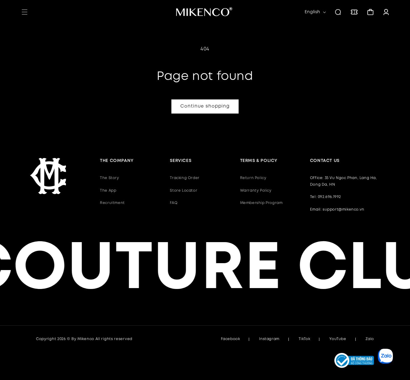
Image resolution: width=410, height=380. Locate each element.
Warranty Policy (256, 190)
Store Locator (183, 190)
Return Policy (253, 178)
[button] (24, 12)
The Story (109, 178)
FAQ (173, 203)
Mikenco (85, 339)
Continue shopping (205, 106)
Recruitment (112, 203)
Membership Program (261, 203)
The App (108, 190)
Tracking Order (184, 178)
